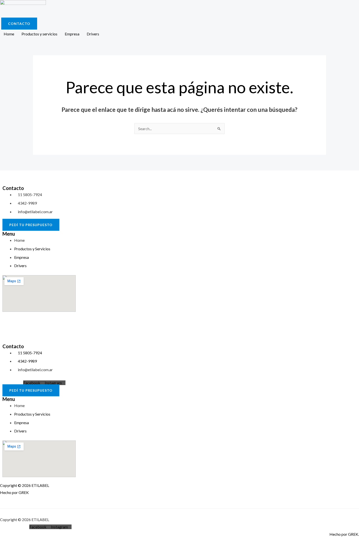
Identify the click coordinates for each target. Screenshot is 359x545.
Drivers (93, 33)
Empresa (72, 33)
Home (9, 33)
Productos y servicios (39, 33)
